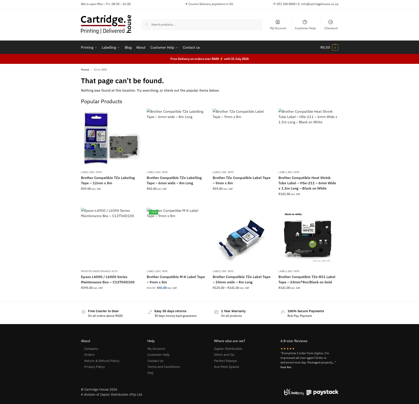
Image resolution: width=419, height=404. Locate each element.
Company (91, 349)
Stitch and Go (224, 354)
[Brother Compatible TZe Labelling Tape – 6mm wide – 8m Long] (176, 138)
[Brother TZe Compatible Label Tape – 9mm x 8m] (242, 138)
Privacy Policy (94, 367)
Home (85, 70)
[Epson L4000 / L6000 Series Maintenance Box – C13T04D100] (110, 237)
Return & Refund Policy (101, 361)
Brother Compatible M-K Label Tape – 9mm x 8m (176, 279)
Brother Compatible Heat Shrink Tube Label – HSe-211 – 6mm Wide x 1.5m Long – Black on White (307, 182)
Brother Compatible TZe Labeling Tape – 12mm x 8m (108, 180)
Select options (110, 198)
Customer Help (305, 28)
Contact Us (155, 361)
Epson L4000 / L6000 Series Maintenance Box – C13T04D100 (108, 279)
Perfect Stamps (225, 361)
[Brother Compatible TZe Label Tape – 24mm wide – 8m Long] (242, 237)
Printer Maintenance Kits (99, 271)
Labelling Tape (91, 172)
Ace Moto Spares (226, 367)
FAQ (150, 373)
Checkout (331, 28)
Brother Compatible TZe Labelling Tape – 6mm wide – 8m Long (174, 180)
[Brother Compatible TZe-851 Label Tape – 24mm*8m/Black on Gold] (308, 237)
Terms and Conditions (163, 367)
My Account (278, 28)
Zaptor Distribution (228, 349)
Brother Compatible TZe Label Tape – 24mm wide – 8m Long (242, 279)
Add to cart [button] (308, 203)
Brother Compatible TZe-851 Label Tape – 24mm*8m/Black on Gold (306, 279)
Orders (89, 354)
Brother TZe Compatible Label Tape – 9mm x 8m (242, 180)
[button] (329, 47)
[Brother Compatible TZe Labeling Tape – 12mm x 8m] (110, 138)
